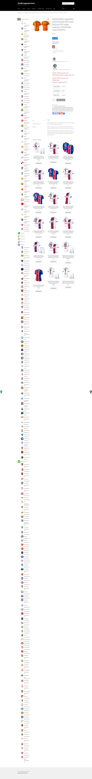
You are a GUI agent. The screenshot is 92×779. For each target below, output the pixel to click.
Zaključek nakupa (41, 8)
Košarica (28, 8)
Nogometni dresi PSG (27, 12)
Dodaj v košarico (61, 99)
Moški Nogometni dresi (66, 107)
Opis (33, 120)
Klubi (23, 12)
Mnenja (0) (34, 126)
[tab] (38, 120)
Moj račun (34, 8)
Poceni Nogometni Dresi (59, 112)
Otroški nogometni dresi (26, 3)
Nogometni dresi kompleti (22, 772)
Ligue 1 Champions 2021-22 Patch (61, 61)
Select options (38, 163)
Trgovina (23, 8)
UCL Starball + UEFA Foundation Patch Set (62, 69)
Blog (54, 8)
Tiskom (54, 48)
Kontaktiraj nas (48, 8)
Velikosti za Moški (55, 41)
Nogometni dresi (62, 108)
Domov (19, 8)
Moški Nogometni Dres (58, 107)
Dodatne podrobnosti (36, 123)
